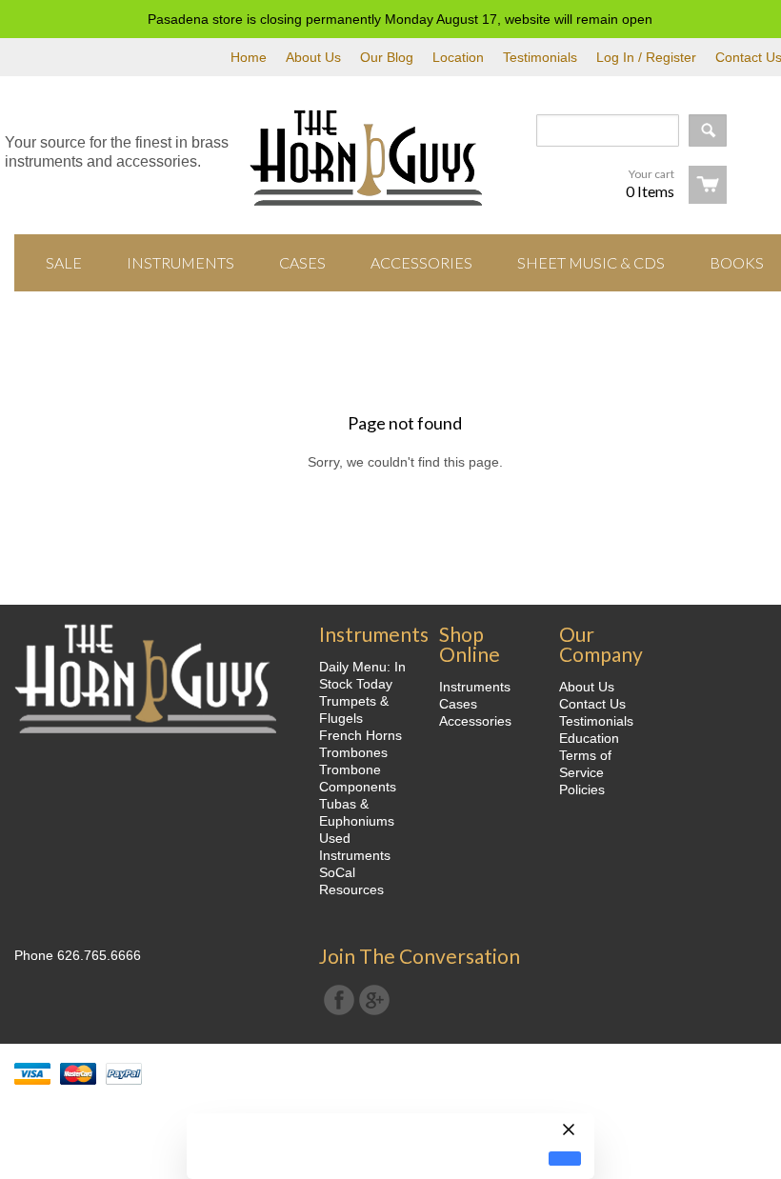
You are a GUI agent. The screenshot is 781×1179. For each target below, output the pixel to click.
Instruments (475, 686)
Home (248, 57)
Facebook (339, 1000)
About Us (313, 57)
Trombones (353, 752)
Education (589, 738)
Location (458, 57)
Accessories (475, 721)
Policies (582, 789)
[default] (565, 1158)
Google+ (374, 1000)
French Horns (360, 735)
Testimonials (540, 57)
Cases (458, 703)
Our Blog (386, 57)
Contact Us (592, 703)
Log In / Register (646, 57)
